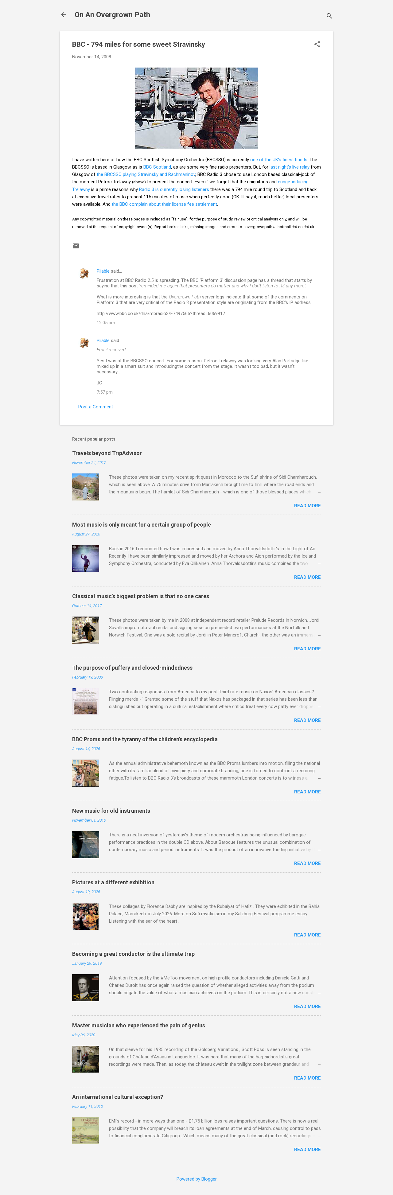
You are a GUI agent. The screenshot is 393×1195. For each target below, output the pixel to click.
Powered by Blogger (197, 1179)
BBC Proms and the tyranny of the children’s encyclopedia (145, 739)
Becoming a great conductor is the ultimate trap (133, 954)
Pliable (103, 271)
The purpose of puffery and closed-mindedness (132, 667)
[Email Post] (76, 248)
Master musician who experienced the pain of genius (138, 1025)
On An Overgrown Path (112, 14)
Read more (307, 505)
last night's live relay (289, 167)
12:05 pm (106, 322)
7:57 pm (105, 392)
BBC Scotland (157, 167)
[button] (317, 45)
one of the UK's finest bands (278, 159)
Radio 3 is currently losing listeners (174, 189)
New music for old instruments (111, 811)
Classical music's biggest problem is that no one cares (140, 596)
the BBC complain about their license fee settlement (164, 204)
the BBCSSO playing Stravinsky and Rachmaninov (146, 174)
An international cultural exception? (117, 1097)
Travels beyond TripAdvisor (107, 453)
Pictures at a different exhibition (113, 882)
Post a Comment (95, 407)
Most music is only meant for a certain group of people (141, 524)
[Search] (329, 16)
